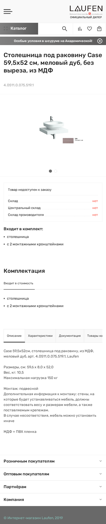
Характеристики (40, 336)
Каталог (18, 28)
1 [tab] (50, 171)
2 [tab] (55, 171)
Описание (14, 336)
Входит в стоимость (18, 283)
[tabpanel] (53, 135)
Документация (70, 336)
